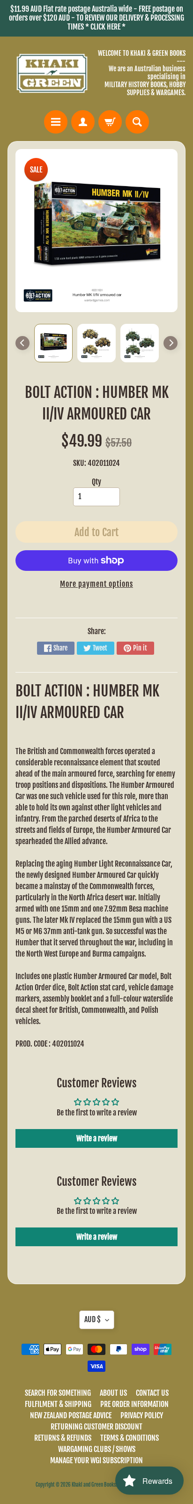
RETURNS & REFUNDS (62, 1438)
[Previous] (22, 343)
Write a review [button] (96, 1138)
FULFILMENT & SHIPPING (58, 1404)
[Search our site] (137, 122)
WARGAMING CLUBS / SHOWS (96, 1449)
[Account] (83, 122)
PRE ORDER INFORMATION (134, 1404)
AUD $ (92, 1319)
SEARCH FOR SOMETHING (58, 1393)
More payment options (96, 584)
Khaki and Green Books (94, 1485)
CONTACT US (152, 1393)
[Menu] (55, 122)
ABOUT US (113, 1393)
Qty (96, 481)
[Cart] (110, 122)
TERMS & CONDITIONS (129, 1438)
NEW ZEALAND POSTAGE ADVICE (70, 1415)
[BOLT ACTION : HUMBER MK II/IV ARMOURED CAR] (53, 343)
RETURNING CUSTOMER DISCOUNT (96, 1426)
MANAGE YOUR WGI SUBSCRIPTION (96, 1460)
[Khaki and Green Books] (51, 73)
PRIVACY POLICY (141, 1415)
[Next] (170, 343)
